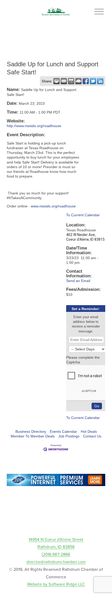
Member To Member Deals (33, 436)
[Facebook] (56, 524)
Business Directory (30, 431)
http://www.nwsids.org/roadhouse (34, 126)
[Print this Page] (56, 81)
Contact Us (92, 436)
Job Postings (68, 436)
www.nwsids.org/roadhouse (53, 206)
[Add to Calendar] (71, 81)
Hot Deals (89, 431)
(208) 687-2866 (56, 554)
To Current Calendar (83, 215)
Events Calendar (63, 431)
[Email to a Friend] (64, 81)
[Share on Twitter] (93, 81)
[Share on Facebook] (86, 81)
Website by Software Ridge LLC (56, 584)
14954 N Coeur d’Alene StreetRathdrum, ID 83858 (56, 543)
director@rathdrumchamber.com (56, 562)
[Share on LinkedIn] (100, 81)
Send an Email (78, 281)
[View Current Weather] (78, 81)
